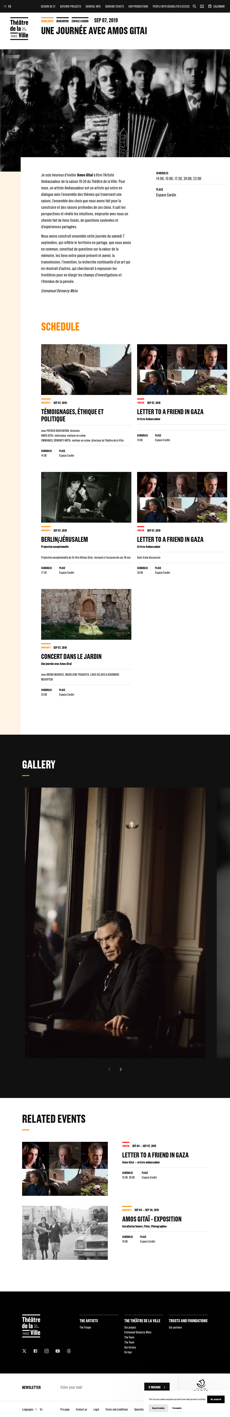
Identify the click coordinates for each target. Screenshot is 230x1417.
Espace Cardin (80, 21)
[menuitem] (48, 6)
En (9, 6)
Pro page (65, 1409)
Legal (96, 1409)
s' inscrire (155, 1387)
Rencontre (62, 21)
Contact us (81, 1409)
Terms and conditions (116, 1409)
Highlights (47, 21)
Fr (5, 6)
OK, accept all (216, 1399)
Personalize (176, 1408)
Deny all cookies (158, 1408)
